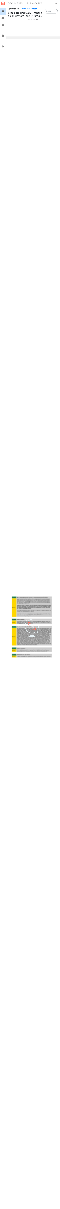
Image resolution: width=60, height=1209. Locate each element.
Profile (3, 46)
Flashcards (35, 3)
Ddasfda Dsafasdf (29, 9)
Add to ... (50, 11)
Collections (3, 25)
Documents (15, 3)
